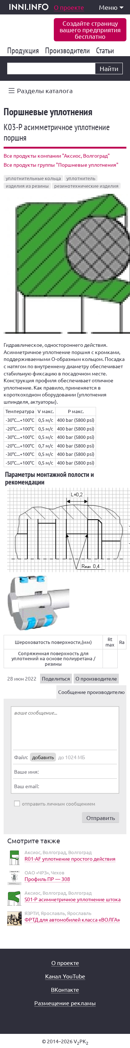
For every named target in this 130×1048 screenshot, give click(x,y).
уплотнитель (80, 178)
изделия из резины (27, 186)
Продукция (24, 50)
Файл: (21, 757)
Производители (68, 50)
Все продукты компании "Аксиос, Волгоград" (57, 155)
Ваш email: (26, 786)
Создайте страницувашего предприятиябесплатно (90, 29)
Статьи (106, 50)
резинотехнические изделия (86, 186)
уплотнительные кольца (33, 178)
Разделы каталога (45, 90)
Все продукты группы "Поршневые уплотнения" (61, 164)
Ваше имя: (26, 771)
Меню (108, 7)
